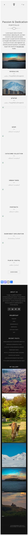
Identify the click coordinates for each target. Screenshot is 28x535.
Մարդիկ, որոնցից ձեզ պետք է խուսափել (14, 352)
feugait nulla (20, 46)
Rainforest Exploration (14, 234)
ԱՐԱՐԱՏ (14, 98)
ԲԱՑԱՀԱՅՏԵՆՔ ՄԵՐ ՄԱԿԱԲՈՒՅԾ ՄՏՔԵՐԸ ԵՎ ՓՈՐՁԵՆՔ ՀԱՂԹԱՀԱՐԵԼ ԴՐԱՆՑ (14, 343)
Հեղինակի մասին (14, 329)
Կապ (14, 332)
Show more (14, 272)
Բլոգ (14, 321)
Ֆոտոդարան (14, 326)
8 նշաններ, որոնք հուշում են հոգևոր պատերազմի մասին (14, 348)
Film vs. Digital (14, 260)
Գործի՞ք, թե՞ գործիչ (14, 355)
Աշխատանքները (14, 324)
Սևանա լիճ (14, 71)
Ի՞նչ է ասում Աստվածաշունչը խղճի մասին (14, 360)
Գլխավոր (14, 318)
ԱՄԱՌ (14, 127)
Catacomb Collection (14, 153)
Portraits (14, 207)
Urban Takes (14, 180)
